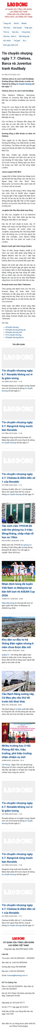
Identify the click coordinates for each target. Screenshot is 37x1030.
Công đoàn (26, 32)
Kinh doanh (17, 28)
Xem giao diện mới (10, 45)
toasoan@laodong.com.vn (17, 975)
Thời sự (6, 32)
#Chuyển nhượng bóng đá (15, 330)
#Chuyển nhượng (12, 327)
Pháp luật (28, 28)
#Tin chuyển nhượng (13, 335)
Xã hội (16, 23)
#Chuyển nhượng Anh (13, 332)
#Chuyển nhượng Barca (14, 337)
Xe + (24, 41)
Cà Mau (18, 709)
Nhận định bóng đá (9, 603)
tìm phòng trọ (26, 545)
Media (24, 23)
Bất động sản (24, 36)
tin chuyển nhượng (23, 84)
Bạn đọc (15, 32)
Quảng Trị (6, 655)
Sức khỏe (7, 41)
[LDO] (18, 358)
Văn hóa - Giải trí (9, 36)
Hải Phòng (6, 765)
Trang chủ (7, 23)
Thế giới (17, 41)
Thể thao (6, 28)
